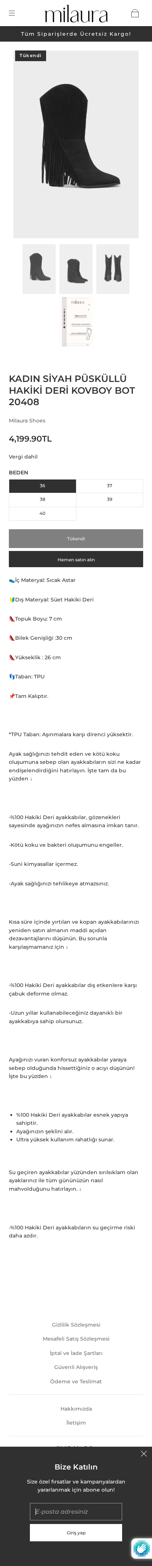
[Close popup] (144, 1455)
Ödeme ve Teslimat (76, 1381)
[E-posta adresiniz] (76, 1512)
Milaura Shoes (27, 420)
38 (42, 499)
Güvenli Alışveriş (76, 1367)
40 (42, 513)
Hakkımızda (76, 1408)
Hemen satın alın (76, 559)
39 (109, 499)
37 (109, 485)
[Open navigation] (17, 13)
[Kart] (135, 13)
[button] (25, 145)
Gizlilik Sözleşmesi (76, 1324)
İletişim (76, 1422)
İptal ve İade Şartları (76, 1353)
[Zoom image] (76, 145)
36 (42, 485)
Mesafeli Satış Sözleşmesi (76, 1338)
